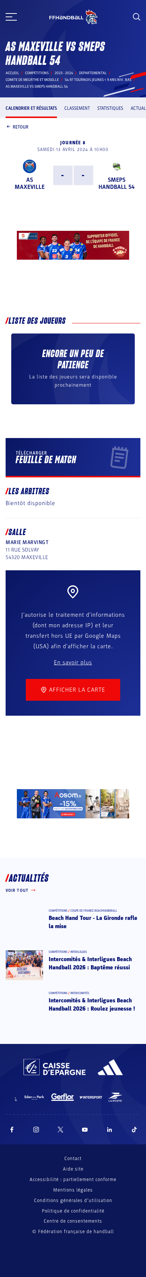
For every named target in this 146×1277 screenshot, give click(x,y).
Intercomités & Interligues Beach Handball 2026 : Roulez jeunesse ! (92, 1004)
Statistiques (110, 108)
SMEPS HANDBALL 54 (116, 183)
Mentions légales (73, 1190)
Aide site (73, 1169)
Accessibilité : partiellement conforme (73, 1180)
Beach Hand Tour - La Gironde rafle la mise (93, 922)
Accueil (12, 73)
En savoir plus (73, 662)
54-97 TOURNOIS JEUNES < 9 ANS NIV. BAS (98, 80)
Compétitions (37, 73)
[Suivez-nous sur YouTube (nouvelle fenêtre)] (85, 1129)
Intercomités (79, 993)
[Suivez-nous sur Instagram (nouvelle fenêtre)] (36, 1129)
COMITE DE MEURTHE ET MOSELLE (32, 80)
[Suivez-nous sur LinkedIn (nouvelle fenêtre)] (110, 1129)
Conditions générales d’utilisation (73, 1201)
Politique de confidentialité (73, 1211)
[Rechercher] (136, 17)
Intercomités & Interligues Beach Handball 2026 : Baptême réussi (90, 963)
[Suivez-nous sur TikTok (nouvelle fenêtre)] (134, 1129)
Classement (77, 108)
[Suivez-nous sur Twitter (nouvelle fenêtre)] (60, 1129)
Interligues (78, 952)
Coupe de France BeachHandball (93, 910)
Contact (73, 1159)
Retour (20, 127)
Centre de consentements (73, 1221)
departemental (93, 73)
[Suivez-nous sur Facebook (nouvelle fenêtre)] (12, 1129)
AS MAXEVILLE (30, 183)
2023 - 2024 (64, 73)
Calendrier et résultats (31, 108)
